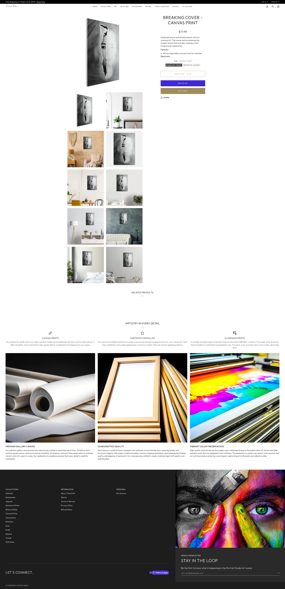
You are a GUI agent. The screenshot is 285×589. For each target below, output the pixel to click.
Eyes (7, 526)
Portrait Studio (15, 585)
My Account (121, 493)
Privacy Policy (67, 505)
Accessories (10, 497)
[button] (105, 6)
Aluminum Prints (12, 505)
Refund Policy (66, 509)
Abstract (9, 493)
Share (166, 97)
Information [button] (67, 489)
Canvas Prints (11, 513)
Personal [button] (121, 489)
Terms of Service (68, 501)
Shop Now (41, 2)
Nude (8, 530)
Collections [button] (12, 489)
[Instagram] (151, 573)
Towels (8, 538)
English (274, 2)
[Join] (277, 573)
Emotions (9, 521)
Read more (165, 56)
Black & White (11, 509)
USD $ (264, 2)
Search (64, 497)
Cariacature (11, 517)
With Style (10, 542)
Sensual (9, 534)
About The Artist (68, 493)
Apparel (9, 501)
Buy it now (182, 91)
